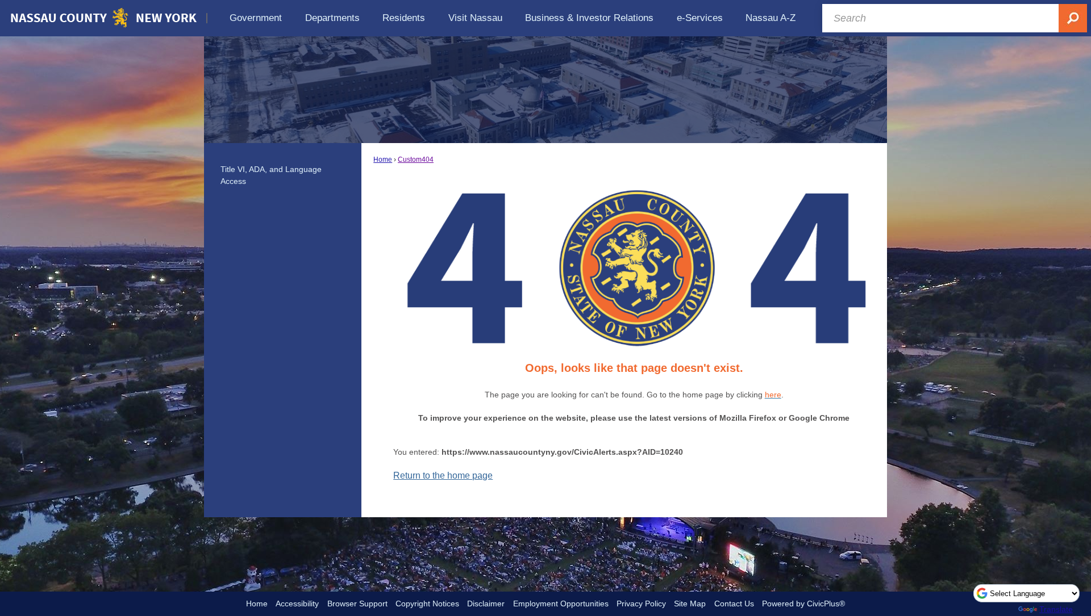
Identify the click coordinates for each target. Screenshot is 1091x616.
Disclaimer (486, 603)
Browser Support (357, 603)
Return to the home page (443, 475)
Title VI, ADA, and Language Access (271, 175)
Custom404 (416, 159)
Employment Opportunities (561, 603)
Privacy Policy (641, 603)
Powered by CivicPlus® (803, 603)
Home (382, 159)
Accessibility (297, 603)
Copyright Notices (427, 603)
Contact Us (734, 603)
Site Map (690, 603)
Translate (1056, 609)
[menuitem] (256, 18)
